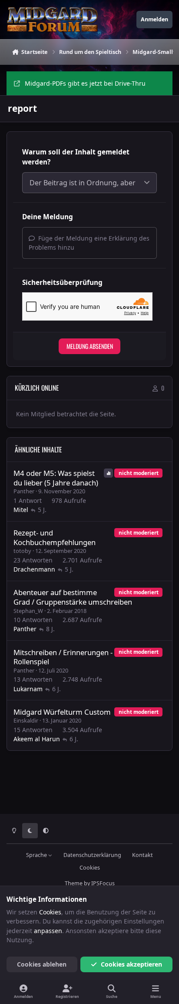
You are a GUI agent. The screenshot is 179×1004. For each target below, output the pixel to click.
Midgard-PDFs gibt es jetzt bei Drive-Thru (85, 83)
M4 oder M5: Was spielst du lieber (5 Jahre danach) (55, 478)
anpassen (48, 931)
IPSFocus (103, 883)
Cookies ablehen (41, 964)
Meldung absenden (89, 346)
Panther (23, 491)
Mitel (20, 509)
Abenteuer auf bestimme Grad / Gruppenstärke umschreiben (72, 597)
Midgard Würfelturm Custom (62, 712)
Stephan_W (28, 611)
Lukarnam (28, 689)
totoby (22, 551)
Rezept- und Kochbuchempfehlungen (54, 537)
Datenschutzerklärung (92, 855)
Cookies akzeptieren (131, 964)
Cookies (90, 867)
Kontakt (142, 855)
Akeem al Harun (36, 739)
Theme (74, 883)
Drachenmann (34, 569)
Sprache (37, 855)
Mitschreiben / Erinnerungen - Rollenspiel (63, 657)
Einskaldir (25, 720)
